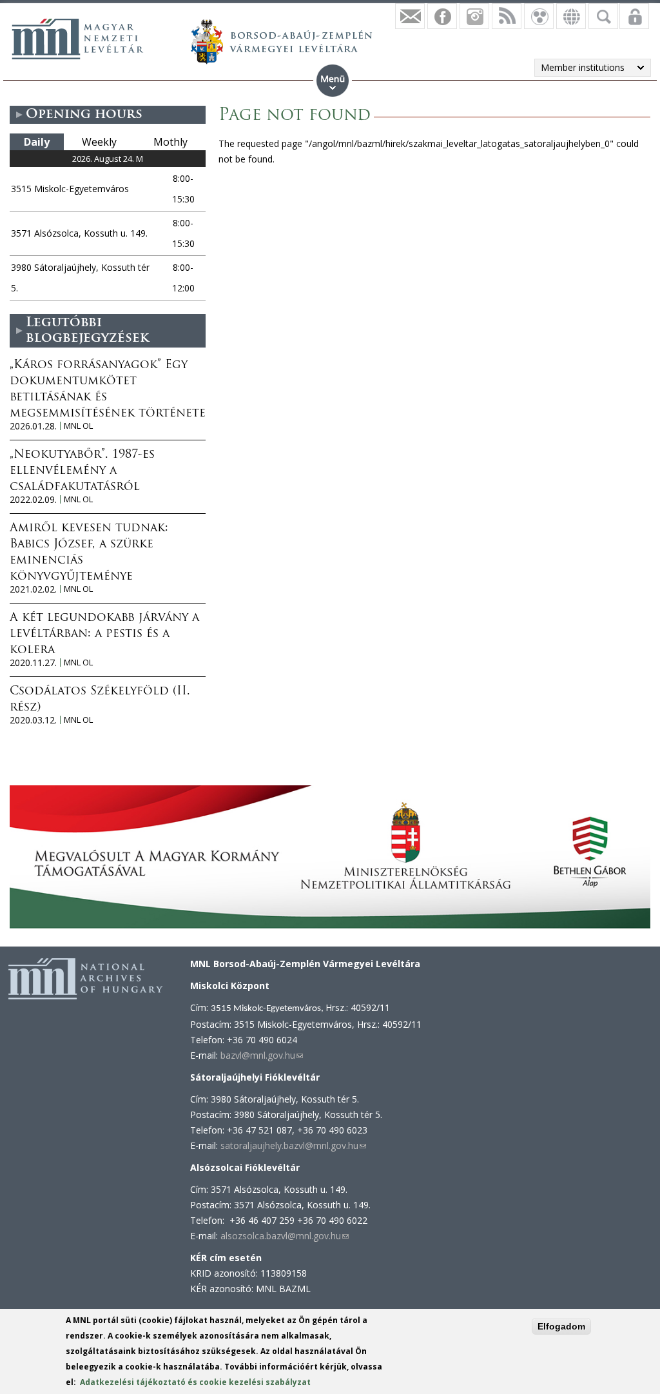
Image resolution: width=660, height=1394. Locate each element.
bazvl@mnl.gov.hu (261, 1055)
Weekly (99, 142)
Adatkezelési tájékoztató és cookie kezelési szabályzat (195, 1382)
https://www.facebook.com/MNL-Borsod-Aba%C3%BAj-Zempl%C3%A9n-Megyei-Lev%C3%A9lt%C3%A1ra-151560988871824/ (442, 16)
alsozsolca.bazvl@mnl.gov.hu (284, 1236)
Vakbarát (539, 16)
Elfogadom (561, 1326)
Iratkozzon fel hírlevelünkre (410, 16)
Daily (37, 142)
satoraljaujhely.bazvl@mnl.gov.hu (293, 1145)
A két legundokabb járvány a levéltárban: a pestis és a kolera (104, 634)
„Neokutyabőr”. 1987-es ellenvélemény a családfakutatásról (82, 471)
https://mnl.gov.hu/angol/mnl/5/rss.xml (506, 16)
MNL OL (78, 426)
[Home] (77, 38)
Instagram (474, 16)
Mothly (170, 142)
